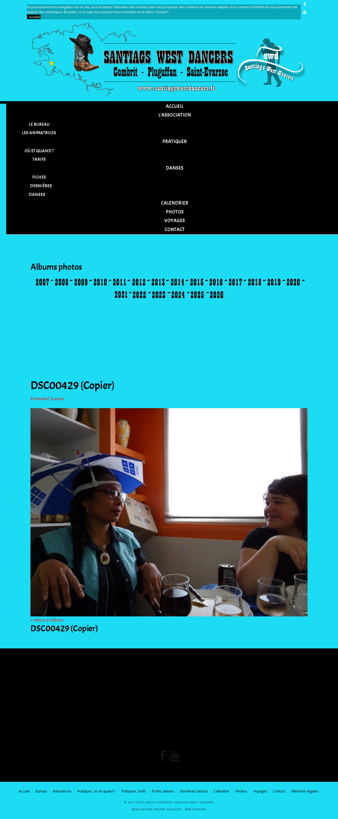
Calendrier (222, 791)
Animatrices (62, 791)
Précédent (39, 398)
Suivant (57, 398)
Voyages (260, 791)
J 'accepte (34, 17)
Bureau (41, 791)
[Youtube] (305, 12)
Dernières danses (194, 791)
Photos (241, 791)
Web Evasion (195, 809)
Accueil (24, 791)
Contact (279, 791)
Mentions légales (304, 791)
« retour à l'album (46, 620)
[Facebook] (305, 4)
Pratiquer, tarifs (133, 791)
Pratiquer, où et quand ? (96, 791)
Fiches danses (163, 791)
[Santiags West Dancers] (169, 58)
